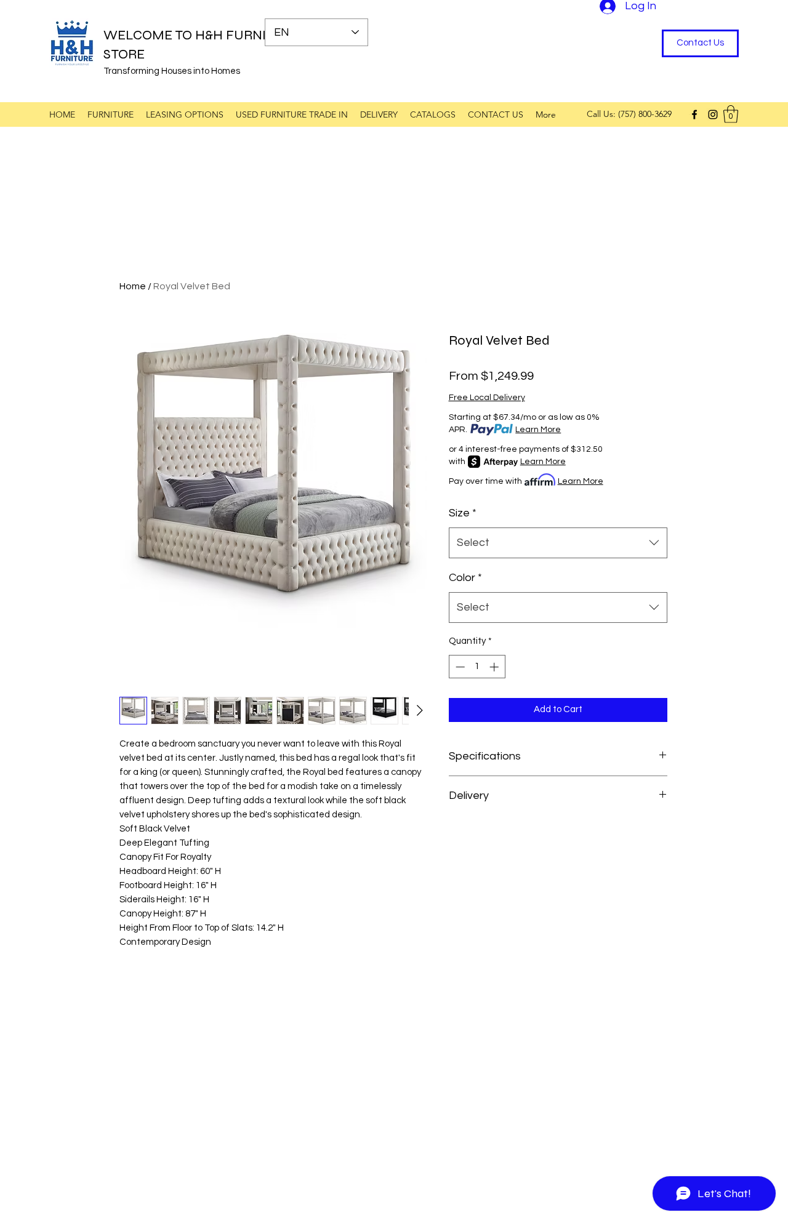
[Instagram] (713, 114)
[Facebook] (694, 114)
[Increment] (495, 667)
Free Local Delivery (487, 397)
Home (132, 286)
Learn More (538, 429)
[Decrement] (459, 667)
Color (465, 577)
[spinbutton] (477, 667)
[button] (730, 114)
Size (462, 513)
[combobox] (558, 542)
